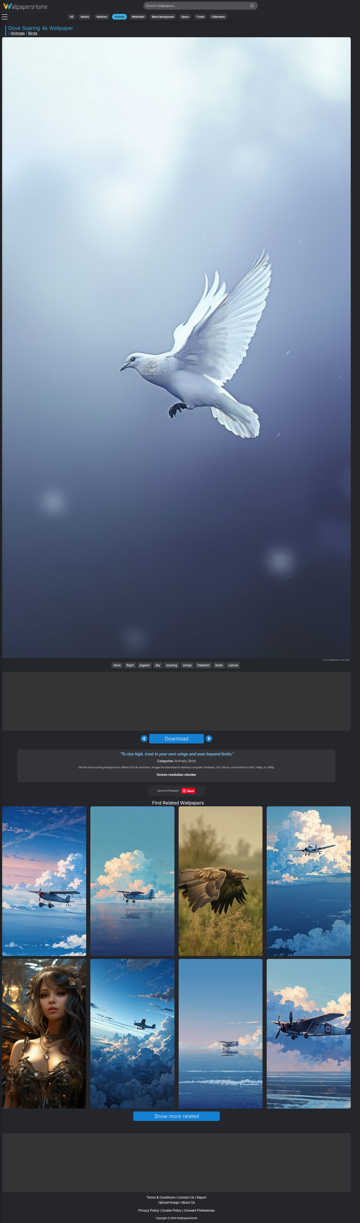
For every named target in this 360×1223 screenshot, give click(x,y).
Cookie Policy (172, 1210)
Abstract (101, 16)
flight (130, 665)
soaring (171, 665)
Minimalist (138, 16)
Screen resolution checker (176, 775)
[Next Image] (209, 738)
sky (157, 665)
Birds (32, 33)
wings (187, 665)
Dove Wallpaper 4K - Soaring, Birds (25, 6)
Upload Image (168, 1202)
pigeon (145, 665)
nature (233, 665)
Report (201, 1197)
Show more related (176, 1116)
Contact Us (186, 1197)
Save (190, 791)
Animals (119, 16)
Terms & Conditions (160, 1197)
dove (117, 665)
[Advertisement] (176, 701)
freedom (203, 665)
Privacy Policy (148, 1210)
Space (185, 16)
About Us (188, 1202)
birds (219, 665)
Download (176, 739)
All (71, 16)
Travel (200, 16)
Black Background (163, 16)
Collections (218, 16)
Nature (85, 16)
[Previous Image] (144, 738)
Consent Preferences (199, 1210)
